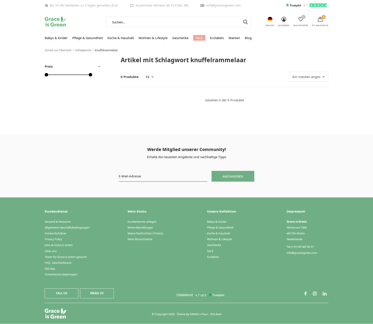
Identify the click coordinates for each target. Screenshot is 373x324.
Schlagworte (83, 50)
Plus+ (204, 314)
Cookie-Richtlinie (55, 233)
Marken (234, 38)
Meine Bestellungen (140, 227)
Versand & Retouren (58, 222)
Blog (248, 38)
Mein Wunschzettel (140, 239)
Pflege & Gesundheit (87, 38)
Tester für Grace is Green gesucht (66, 257)
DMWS (194, 314)
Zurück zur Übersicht (58, 50)
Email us (96, 293)
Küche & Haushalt (120, 38)
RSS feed (215, 314)
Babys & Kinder (56, 38)
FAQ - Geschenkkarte (58, 263)
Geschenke (180, 38)
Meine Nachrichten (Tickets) (145, 233)
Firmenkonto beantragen (61, 274)
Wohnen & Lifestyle (153, 38)
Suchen (245, 22)
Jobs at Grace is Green (59, 245)
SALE (199, 38)
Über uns (51, 251)
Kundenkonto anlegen (142, 222)
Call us (61, 293)
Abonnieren (233, 176)
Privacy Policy (53, 239)
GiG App (50, 268)
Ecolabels (217, 38)
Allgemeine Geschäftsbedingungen (67, 227)
